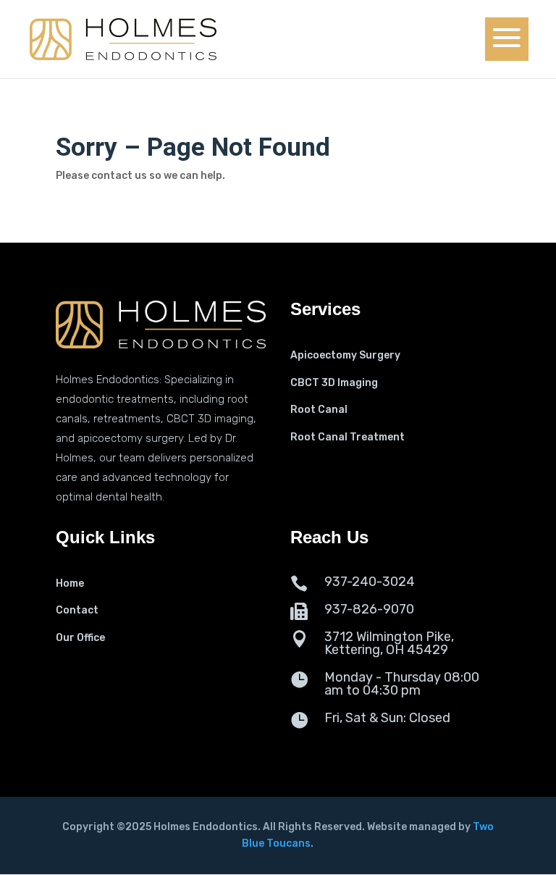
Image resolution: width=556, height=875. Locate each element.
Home (70, 583)
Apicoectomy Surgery (345, 355)
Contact (77, 610)
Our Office (80, 638)
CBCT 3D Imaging (334, 383)
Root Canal (319, 409)
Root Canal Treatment (347, 437)
